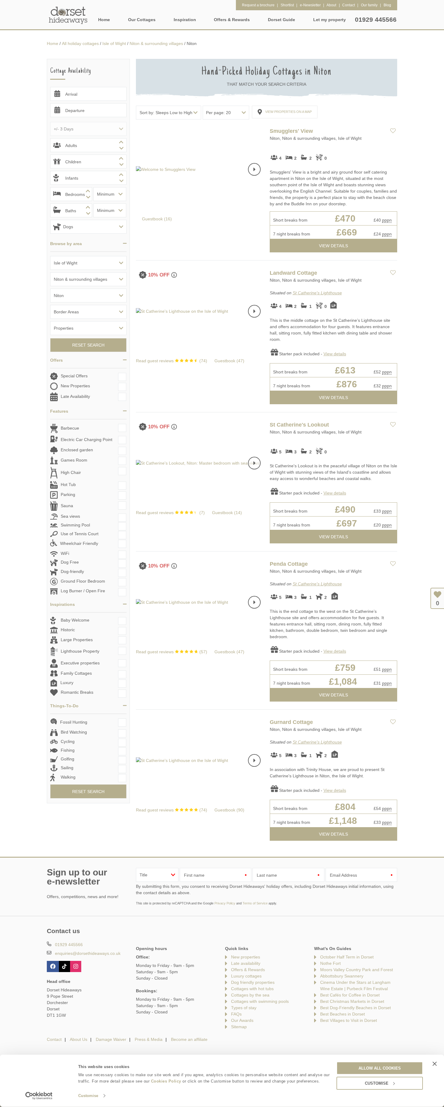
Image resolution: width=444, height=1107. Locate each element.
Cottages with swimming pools (260, 1001)
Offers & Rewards (248, 969)
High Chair (71, 472)
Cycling (68, 741)
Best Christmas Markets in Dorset (352, 1001)
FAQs (236, 1014)
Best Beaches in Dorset (342, 1014)
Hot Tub (68, 484)
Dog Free (70, 562)
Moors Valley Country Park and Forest (356, 969)
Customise (88, 1095)
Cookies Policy (166, 1081)
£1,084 (343, 681)
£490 (345, 509)
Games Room (74, 460)
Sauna (67, 505)
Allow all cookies (380, 1068)
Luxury (66, 682)
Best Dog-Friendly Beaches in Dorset (355, 1007)
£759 (345, 668)
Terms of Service (255, 903)
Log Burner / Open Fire (83, 590)
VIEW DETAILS (333, 245)
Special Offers (74, 375)
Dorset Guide (281, 19)
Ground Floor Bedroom (83, 581)
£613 (345, 370)
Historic (68, 629)
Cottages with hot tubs (252, 988)
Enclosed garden (77, 449)
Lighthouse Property (80, 651)
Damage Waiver (111, 1039)
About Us (78, 1039)
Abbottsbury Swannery (341, 976)
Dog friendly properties (253, 982)
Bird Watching (74, 732)
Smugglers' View (291, 131)
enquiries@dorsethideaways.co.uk (88, 953)
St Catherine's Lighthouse (317, 292)
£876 (346, 384)
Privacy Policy (224, 903)
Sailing (67, 767)
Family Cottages (76, 673)
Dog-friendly (72, 571)
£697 (346, 523)
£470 (345, 218)
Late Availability (75, 396)
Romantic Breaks (77, 692)
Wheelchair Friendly (79, 543)
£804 (345, 807)
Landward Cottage (293, 273)
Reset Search (88, 345)
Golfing (67, 759)
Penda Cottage (289, 564)
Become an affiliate (189, 1039)
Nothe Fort (330, 963)
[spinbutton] (88, 145)
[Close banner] (435, 1063)
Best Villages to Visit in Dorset (348, 1020)
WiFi (65, 553)
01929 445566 (376, 19)
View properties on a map (288, 112)
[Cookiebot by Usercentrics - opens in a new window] (39, 1096)
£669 (346, 232)
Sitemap (239, 1026)
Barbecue (70, 428)
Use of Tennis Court (79, 533)
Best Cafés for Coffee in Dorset (350, 995)
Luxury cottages (246, 976)
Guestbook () (157, 218)
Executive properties (80, 663)
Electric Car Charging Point (86, 439)
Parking (68, 494)
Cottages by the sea (250, 995)
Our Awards (242, 1020)
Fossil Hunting (73, 722)
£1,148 (343, 821)
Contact (54, 1039)
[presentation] (254, 169)
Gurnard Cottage (291, 722)
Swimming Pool (75, 525)
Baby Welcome (75, 620)
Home (104, 19)
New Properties (75, 385)
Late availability (245, 963)
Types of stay (243, 1007)
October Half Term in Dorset (347, 957)
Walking (68, 777)
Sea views (70, 516)
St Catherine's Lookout (299, 425)
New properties (245, 957)
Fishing (68, 750)
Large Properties (77, 639)
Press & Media (148, 1039)
